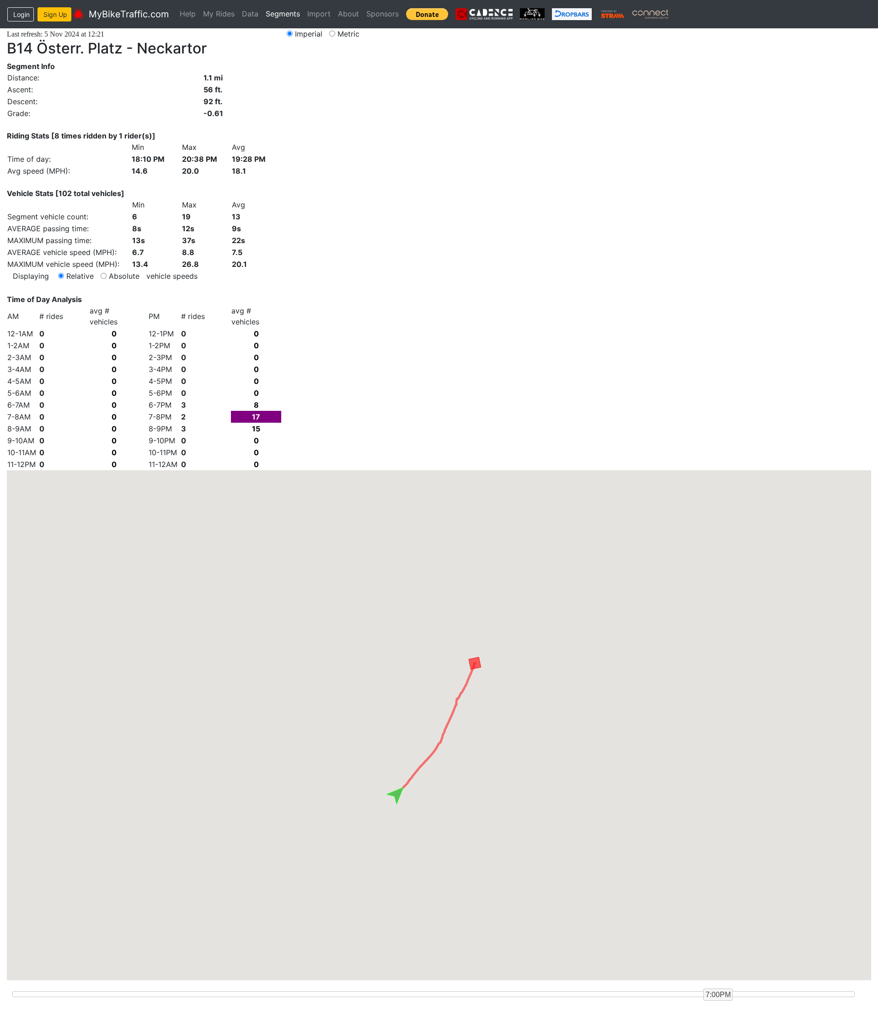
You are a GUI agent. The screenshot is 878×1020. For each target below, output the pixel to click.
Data (250, 13)
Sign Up (55, 14)
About (348, 13)
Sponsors (382, 13)
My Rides (219, 13)
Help (188, 13)
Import (319, 13)
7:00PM (718, 995)
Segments (283, 13)
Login (21, 14)
